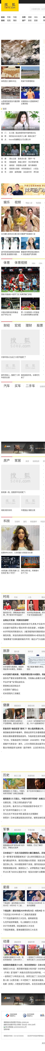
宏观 (9, 20)
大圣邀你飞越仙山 (10, 690)
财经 (7, 325)
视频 (18, 202)
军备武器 (31, 830)
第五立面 (13, 159)
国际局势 (17, 830)
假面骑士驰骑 (14, 169)
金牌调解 (18, 172)
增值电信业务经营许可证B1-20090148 (16, 1022)
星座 (6, 887)
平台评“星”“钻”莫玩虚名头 (14, 682)
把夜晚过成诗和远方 (11, 686)
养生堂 (36, 172)
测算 (16, 888)
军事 (9, 17)
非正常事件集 (33, 162)
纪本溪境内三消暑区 (11, 693)
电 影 (4, 165)
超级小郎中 (22, 162)
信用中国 (6, 1029)
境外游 (30, 651)
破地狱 (12, 165)
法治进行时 (27, 172)
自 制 (4, 162)
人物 (29, 597)
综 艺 (4, 172)
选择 (11, 172)
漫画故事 (17, 942)
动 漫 (4, 169)
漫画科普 (31, 942)
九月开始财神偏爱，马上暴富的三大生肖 (20, 922)
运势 (29, 888)
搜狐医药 (17, 706)
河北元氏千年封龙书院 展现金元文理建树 (20, 814)
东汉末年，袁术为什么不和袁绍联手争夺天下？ (23, 806)
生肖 (43, 888)
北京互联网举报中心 (30, 1015)
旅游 (6, 651)
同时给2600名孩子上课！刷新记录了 (22, 136)
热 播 (4, 159)
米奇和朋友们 (26, 169)
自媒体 (42, 386)
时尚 (6, 596)
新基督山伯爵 (21, 165)
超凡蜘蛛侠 (32, 165)
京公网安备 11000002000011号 (16, 1027)
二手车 (30, 386)
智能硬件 (33, 522)
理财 (15, 20)
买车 (18, 386)
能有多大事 (22, 159)
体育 (7, 262)
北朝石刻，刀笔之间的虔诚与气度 (17, 803)
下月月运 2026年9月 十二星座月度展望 (19, 915)
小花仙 (35, 169)
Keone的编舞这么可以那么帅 (20, 139)
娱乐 (7, 202)
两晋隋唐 (31, 776)
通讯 (25, 522)
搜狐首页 (10, 5)
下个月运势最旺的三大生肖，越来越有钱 (20, 918)
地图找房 (35, 461)
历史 (6, 775)
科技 (7, 521)
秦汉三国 (17, 776)
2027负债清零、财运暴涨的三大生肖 (18, 926)
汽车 (7, 386)
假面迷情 (13, 162)
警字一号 (31, 159)
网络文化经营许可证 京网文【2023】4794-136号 (19, 1025)
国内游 (16, 651)
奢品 (43, 597)
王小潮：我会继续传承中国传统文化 (22, 133)
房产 (7, 460)
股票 (40, 325)
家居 (36, 20)
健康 (6, 705)
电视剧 (38, 203)
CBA (40, 263)
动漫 (6, 941)
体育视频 (21, 262)
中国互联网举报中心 (13, 1015)
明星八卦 (29, 203)
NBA (36, 17)
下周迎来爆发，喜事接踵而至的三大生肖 (20, 930)
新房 (30, 20)
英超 (30, 17)
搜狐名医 (31, 706)
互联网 (17, 522)
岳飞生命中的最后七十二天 (14, 810)
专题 (15, 17)
